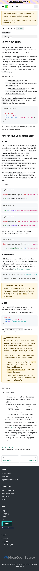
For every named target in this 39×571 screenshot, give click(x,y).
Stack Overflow (7, 491)
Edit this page (9, 447)
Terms (4, 542)
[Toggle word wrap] (31, 194)
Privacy (4, 539)
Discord (4, 497)
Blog (3, 511)
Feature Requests (8, 494)
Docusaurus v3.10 (16, 2)
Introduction (6, 474)
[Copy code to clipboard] (35, 113)
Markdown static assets (21, 269)
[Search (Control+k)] (35, 6)
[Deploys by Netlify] (7, 526)
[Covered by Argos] (8, 528)
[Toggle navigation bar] (3, 6)
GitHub (4, 517)
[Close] (37, 2)
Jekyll (12, 428)
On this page (7, 37)
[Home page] (3, 28)
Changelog (5, 514)
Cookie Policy (6, 545)
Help (3, 500)
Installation (6, 477)
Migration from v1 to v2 (10, 480)
